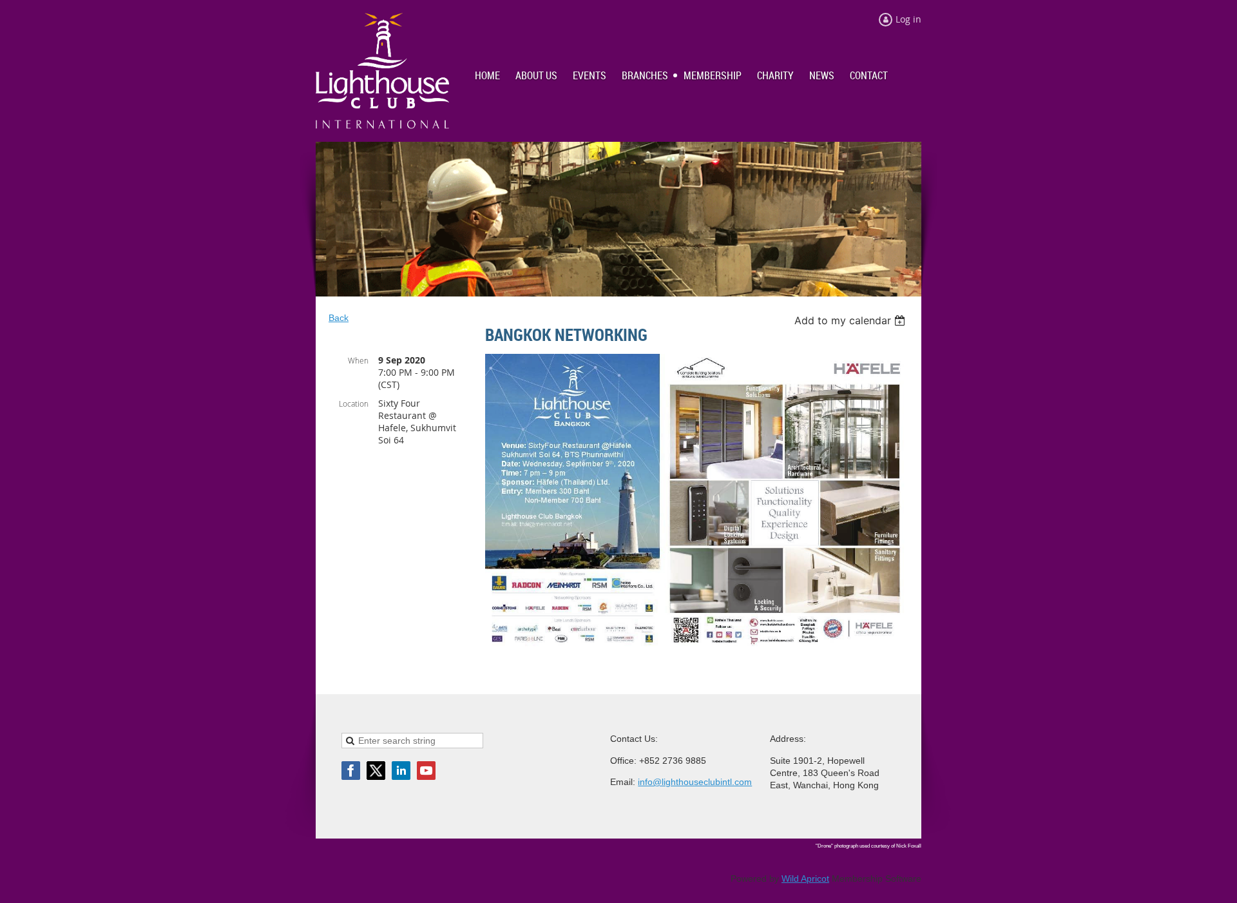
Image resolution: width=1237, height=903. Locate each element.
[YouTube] (426, 770)
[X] (376, 770)
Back (339, 318)
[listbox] (851, 320)
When (358, 360)
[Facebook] (350, 770)
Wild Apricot (805, 878)
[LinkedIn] (401, 770)
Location (354, 403)
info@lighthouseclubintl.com (695, 782)
